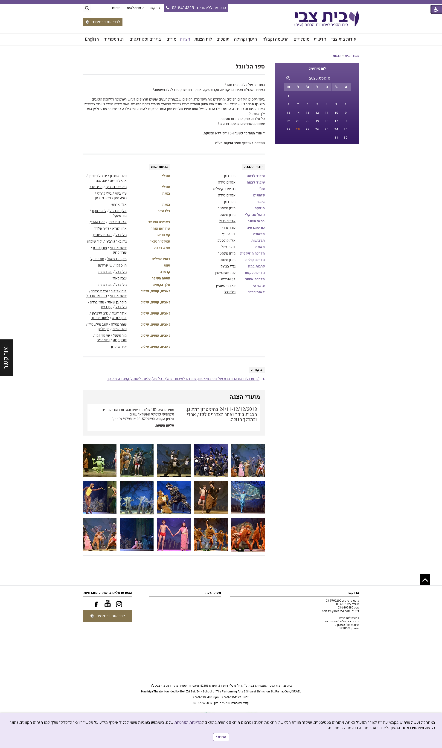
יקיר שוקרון (94, 241)
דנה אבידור (119, 291)
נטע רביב (103, 340)
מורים (171, 39)
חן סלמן (121, 265)
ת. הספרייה (114, 39)
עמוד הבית (352, 55)
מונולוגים (301, 39)
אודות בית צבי (343, 39)
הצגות (185, 39)
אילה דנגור (119, 313)
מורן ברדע (100, 247)
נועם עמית (105, 271)
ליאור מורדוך (100, 318)
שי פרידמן (105, 265)
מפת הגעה (213, 592)
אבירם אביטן (117, 222)
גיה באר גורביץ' (116, 187)
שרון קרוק (120, 252)
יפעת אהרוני (118, 247)
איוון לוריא (119, 228)
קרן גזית (106, 306)
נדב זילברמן (100, 313)
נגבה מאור (120, 278)
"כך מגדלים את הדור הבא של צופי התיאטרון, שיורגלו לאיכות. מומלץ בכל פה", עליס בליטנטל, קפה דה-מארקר (183, 378)
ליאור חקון (99, 211)
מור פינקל (120, 215)
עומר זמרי (229, 227)
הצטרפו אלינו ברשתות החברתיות (108, 592)
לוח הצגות (203, 39)
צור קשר (6, 358)
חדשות (320, 39)
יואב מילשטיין (226, 285)
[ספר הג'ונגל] (248, 460)
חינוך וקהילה (245, 39)
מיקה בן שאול (117, 258)
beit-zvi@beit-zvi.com (336, 611)
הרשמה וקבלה (275, 39)
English (92, 39)
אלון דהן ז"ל (118, 211)
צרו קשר (353, 592)
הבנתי (221, 737)
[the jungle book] (248, 535)
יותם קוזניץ (97, 222)
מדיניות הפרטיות (188, 722)
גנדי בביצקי (228, 266)
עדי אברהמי (99, 291)
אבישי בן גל (227, 221)
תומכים (222, 39)
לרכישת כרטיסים (105, 22)
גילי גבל (230, 292)
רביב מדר (96, 187)
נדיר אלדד (101, 228)
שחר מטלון (119, 324)
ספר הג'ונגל (250, 66)
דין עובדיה (228, 279)
